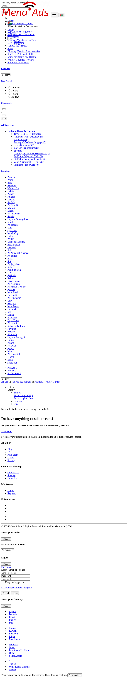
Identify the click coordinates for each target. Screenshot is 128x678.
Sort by (17, 392)
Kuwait (12, 630)
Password (6, 576)
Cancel (5, 593)
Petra (9, 258)
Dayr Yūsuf (13, 320)
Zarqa (10, 180)
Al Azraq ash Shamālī (18, 253)
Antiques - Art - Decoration (29, 136)
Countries (12, 478)
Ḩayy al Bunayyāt (16, 337)
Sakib (10, 267)
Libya (12, 636)
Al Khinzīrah (13, 354)
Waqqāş (11, 331)
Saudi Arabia (15, 655)
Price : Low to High (23, 395)
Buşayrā (11, 303)
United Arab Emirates (19, 666)
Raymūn (11, 328)
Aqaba (10, 194)
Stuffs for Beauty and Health (21, 57)
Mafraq (11, 208)
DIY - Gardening (24, 145)
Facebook (6, 567)
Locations (5, 171)
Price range (6, 103)
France (12, 620)
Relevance (19, 401)
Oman (12, 647)
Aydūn (10, 239)
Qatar (12, 653)
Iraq (11, 622)
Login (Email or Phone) (13, 569)
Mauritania (14, 639)
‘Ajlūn (10, 191)
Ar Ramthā (12, 205)
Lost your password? (11, 587)
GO (4, 119)
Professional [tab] (14, 373)
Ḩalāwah (11, 345)
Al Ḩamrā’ (12, 323)
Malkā (10, 314)
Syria (11, 661)
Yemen (12, 669)
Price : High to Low (23, 398)
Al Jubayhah (13, 213)
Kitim (10, 351)
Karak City (12, 233)
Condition (5, 68)
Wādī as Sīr (13, 188)
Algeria (12, 611)
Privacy (11, 460)
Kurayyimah (13, 244)
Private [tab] (11, 370)
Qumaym (12, 362)
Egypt (12, 617)
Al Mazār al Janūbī (16, 286)
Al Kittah (12, 334)
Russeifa (11, 185)
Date (16, 404)
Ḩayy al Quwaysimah (18, 219)
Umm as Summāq (16, 241)
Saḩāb (10, 216)
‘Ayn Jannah (13, 281)
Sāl (9, 312)
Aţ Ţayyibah (13, 264)
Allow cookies (75, 675)
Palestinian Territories (19, 650)
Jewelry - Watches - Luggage (30, 142)
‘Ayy (9, 300)
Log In (10, 29)
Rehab (10, 278)
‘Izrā (9, 227)
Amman (11, 177)
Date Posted (6, 81)
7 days (14, 93)
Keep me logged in (14, 582)
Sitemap (11, 475)
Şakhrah (11, 275)
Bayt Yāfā (12, 295)
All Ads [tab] (12, 367)
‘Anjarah (11, 247)
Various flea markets (26, 148)
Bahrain (13, 614)
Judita (10, 236)
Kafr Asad (12, 292)
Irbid (9, 182)
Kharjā (10, 342)
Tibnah (10, 357)
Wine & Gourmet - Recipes (20, 59)
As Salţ (11, 202)
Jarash (10, 222)
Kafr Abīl (12, 317)
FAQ (9, 452)
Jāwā (9, 272)
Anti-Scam (12, 454)
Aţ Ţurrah (12, 255)
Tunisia (12, 664)
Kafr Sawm (13, 306)
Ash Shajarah (14, 269)
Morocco (13, 644)
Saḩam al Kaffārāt (16, 326)
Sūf (9, 261)
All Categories (7, 125)
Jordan (12, 628)
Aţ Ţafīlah (12, 225)
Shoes (10, 48)
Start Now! (6, 431)
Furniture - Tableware (18, 62)
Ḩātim (10, 340)
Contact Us (13, 472)
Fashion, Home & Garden (47, 381)
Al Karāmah (13, 283)
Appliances (21, 139)
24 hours (15, 87)
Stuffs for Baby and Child (20, 54)
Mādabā (11, 199)
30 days (15, 97)
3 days (14, 90)
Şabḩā (10, 348)
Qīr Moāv (12, 230)
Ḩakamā (11, 309)
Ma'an (10, 210)
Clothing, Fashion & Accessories (23, 51)
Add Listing (13, 35)
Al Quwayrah (14, 298)
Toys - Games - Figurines (28, 134)
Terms (10, 457)
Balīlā (10, 359)
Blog (9, 449)
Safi (9, 250)
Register (11, 32)
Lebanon (13, 633)
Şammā (11, 289)
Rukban (11, 196)
